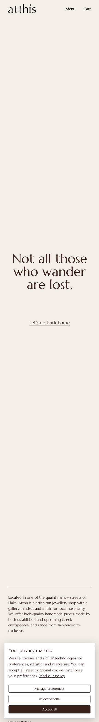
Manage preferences (49, 688)
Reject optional (49, 699)
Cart (87, 8)
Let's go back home (49, 323)
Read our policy (52, 675)
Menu (70, 8)
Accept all (49, 709)
